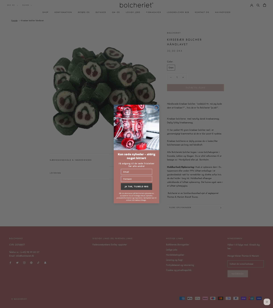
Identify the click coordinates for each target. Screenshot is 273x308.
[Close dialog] (156, 107)
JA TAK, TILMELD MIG (136, 186)
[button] (136, 127)
